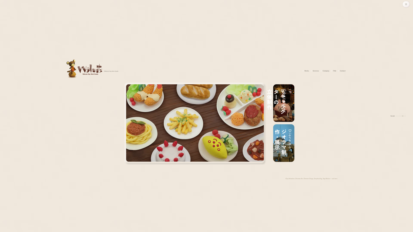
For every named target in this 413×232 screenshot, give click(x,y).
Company (326, 71)
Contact (343, 71)
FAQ (334, 71)
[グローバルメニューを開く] (406, 4)
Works (306, 71)
